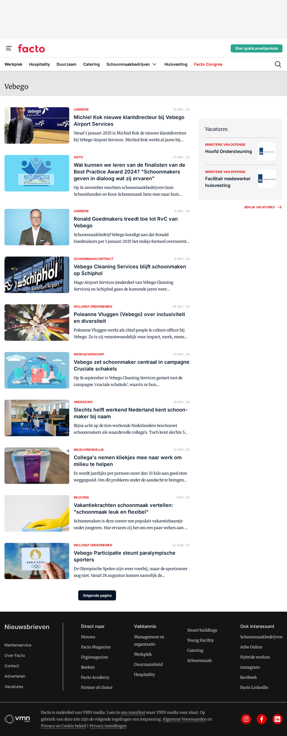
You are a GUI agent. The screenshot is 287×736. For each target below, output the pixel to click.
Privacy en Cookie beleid (63, 725)
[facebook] (262, 719)
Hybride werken (255, 657)
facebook (248, 677)
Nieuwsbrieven (26, 626)
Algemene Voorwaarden (185, 719)
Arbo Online (251, 647)
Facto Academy (95, 677)
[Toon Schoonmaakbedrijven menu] (154, 64)
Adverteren (14, 676)
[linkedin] (277, 719)
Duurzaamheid (148, 664)
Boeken (88, 667)
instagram (250, 667)
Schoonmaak (199, 660)
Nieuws (88, 636)
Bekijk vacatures (259, 207)
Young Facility (200, 640)
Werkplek (143, 654)
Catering (195, 650)
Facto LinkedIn (254, 687)
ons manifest (133, 712)
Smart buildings (202, 630)
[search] (278, 64)
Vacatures (13, 686)
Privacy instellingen (108, 725)
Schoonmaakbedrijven (261, 636)
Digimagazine (94, 657)
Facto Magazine (96, 647)
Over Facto (14, 655)
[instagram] (246, 719)
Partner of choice (96, 687)
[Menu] (8, 48)
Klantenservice (17, 645)
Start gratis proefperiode (256, 48)
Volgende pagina (97, 595)
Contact (11, 665)
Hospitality (144, 674)
